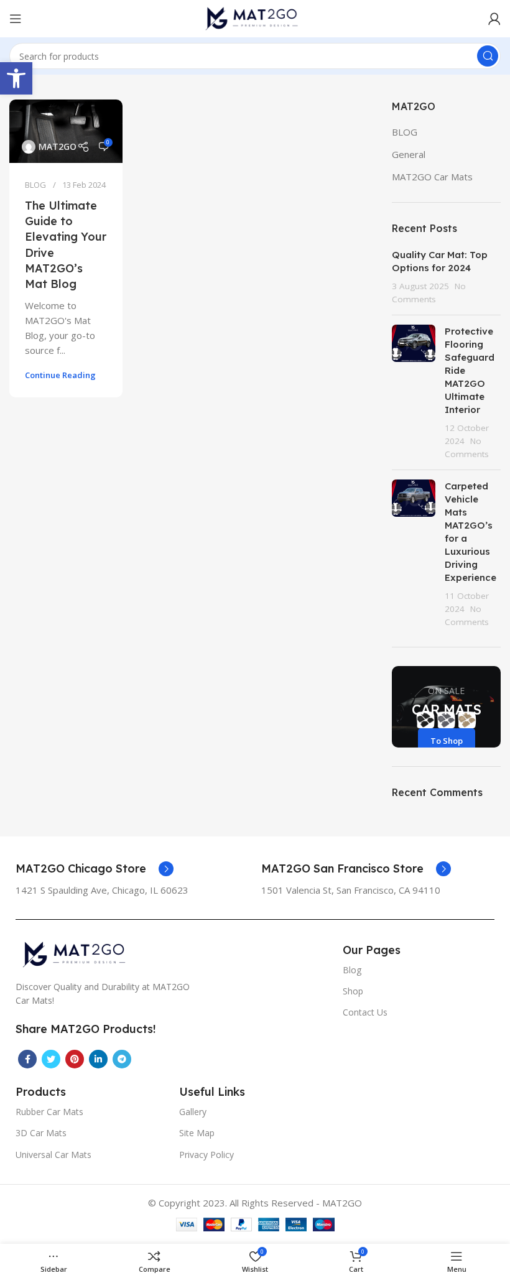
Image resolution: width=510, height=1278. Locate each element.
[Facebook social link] (27, 1059)
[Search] (487, 56)
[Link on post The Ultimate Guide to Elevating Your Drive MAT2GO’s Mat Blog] (66, 131)
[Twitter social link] (51, 1059)
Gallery (192, 1112)
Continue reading (60, 375)
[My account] (494, 18)
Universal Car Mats (53, 1154)
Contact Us (365, 1012)
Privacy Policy (206, 1154)
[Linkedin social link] (98, 1059)
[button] (16, 78)
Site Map (197, 1133)
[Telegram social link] (122, 1059)
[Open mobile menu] (15, 18)
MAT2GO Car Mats (432, 176)
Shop (353, 991)
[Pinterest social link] (74, 1059)
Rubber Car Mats (49, 1112)
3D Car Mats (41, 1133)
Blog (352, 970)
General (408, 154)
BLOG (35, 184)
